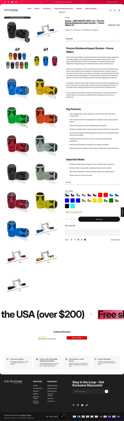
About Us (50, 398)
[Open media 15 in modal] (17, 228)
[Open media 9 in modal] (17, 143)
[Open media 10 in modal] (45, 143)
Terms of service (22, 418)
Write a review (76, 338)
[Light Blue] (72, 200)
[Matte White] (83, 195)
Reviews (36, 391)
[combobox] (113, 2)
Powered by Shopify (25, 415)
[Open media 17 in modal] (17, 257)
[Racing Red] (100, 195)
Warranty (68, 182)
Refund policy (7, 418)
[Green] (106, 200)
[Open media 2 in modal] (17, 58)
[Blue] (111, 195)
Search (35, 385)
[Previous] (41, 2)
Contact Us (51, 401)
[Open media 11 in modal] (17, 172)
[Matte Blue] (117, 195)
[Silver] (78, 195)
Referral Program (36, 402)
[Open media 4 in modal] (17, 30)
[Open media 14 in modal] (45, 200)
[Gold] (89, 200)
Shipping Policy (52, 385)
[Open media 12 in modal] (45, 172)
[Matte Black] (67, 206)
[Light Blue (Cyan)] (72, 206)
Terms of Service (50, 394)
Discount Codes (36, 397)
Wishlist (35, 394)
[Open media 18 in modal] (45, 257)
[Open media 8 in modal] (45, 115)
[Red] (89, 195)
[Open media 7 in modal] (17, 115)
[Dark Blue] (67, 200)
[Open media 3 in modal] (45, 58)
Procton (67, 17)
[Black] (67, 195)
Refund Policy (52, 391)
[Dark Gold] (95, 200)
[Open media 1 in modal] (45, 30)
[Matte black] (72, 195)
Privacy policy (14, 418)
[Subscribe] (106, 391)
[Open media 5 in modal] (17, 86)
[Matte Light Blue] (78, 200)
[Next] (83, 2)
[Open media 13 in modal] (17, 200)
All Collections (37, 388)
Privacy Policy (52, 388)
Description (69, 39)
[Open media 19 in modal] (17, 285)
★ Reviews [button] (122, 212)
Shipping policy (30, 418)
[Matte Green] (111, 200)
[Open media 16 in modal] (45, 228)
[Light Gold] (83, 200)
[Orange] (117, 200)
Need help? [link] (117, 239)
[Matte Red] (95, 195)
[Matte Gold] (100, 200)
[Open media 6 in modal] (45, 86)
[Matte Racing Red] (106, 195)
